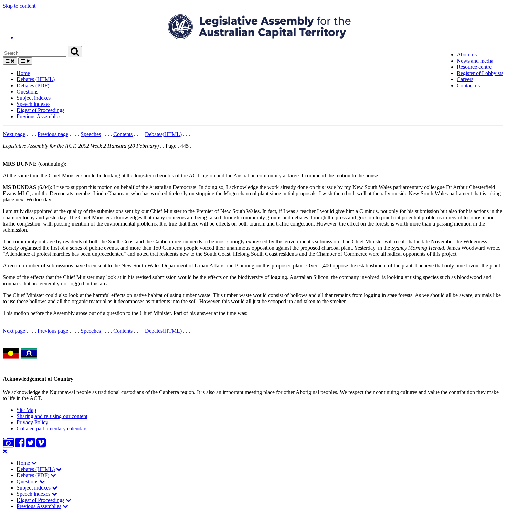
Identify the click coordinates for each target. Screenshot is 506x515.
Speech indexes (33, 104)
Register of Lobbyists (480, 73)
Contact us (468, 85)
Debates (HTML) (36, 79)
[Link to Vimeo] (41, 445)
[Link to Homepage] (253, 27)
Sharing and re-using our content (52, 416)
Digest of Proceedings (40, 110)
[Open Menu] (10, 61)
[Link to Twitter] (31, 445)
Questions (27, 92)
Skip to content (19, 6)
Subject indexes (34, 98)
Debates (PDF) (33, 85)
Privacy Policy (32, 422)
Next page (14, 134)
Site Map (26, 410)
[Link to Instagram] (9, 445)
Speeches (91, 134)
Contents (123, 134)
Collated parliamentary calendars (52, 428)
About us (467, 54)
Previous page (53, 134)
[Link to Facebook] (20, 445)
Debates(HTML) (163, 134)
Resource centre (474, 67)
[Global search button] (75, 51)
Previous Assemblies (39, 116)
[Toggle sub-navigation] (34, 463)
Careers (465, 79)
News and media (475, 61)
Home (23, 73)
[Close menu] (5, 451)
